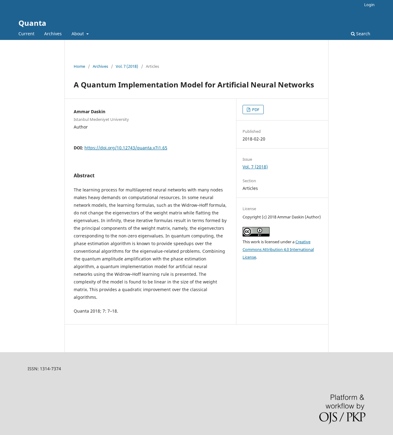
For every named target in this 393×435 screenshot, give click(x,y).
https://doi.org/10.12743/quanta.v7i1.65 (125, 148)
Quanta (32, 23)
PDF (255, 109)
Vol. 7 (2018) (127, 66)
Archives (53, 34)
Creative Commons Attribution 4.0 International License (278, 249)
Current (26, 34)
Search (362, 34)
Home (79, 66)
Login (369, 4)
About (78, 34)
